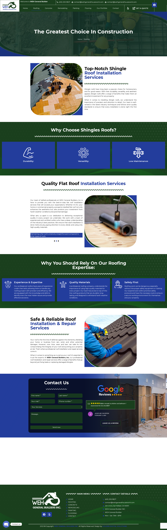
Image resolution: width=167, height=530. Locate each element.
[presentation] (54, 241)
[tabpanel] (56, 236)
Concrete (48, 8)
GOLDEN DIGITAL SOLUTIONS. (114, 526)
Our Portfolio (102, 8)
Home (25, 8)
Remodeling (62, 8)
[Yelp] (49, 514)
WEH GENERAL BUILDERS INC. (66, 526)
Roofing (36, 8)
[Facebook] (154, 5)
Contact (116, 8)
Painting (76, 8)
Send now (56, 427)
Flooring (88, 8)
